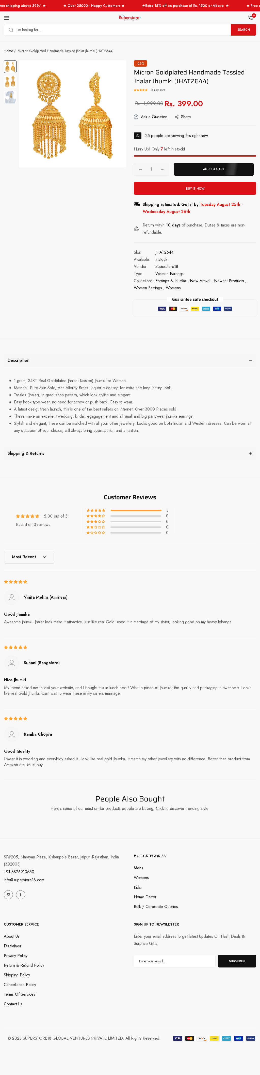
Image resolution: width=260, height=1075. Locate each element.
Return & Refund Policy (24, 965)
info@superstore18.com (24, 880)
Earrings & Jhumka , (172, 281)
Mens (138, 868)
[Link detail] (8, 894)
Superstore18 (166, 266)
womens (173, 288)
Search (243, 29)
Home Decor (145, 897)
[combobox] (130, 30)
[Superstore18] (130, 17)
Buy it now (195, 188)
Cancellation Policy (20, 985)
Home (8, 50)
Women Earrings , (149, 288)
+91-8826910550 (19, 872)
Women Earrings (169, 274)
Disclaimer (12, 946)
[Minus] (140, 169)
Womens (141, 878)
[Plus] (162, 169)
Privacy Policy (15, 956)
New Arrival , (201, 281)
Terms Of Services (19, 994)
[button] (141, 90)
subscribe (237, 961)
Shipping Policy (17, 975)
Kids (137, 887)
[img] (15, 582)
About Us (12, 936)
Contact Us (13, 1004)
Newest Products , (230, 281)
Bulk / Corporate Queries (156, 907)
